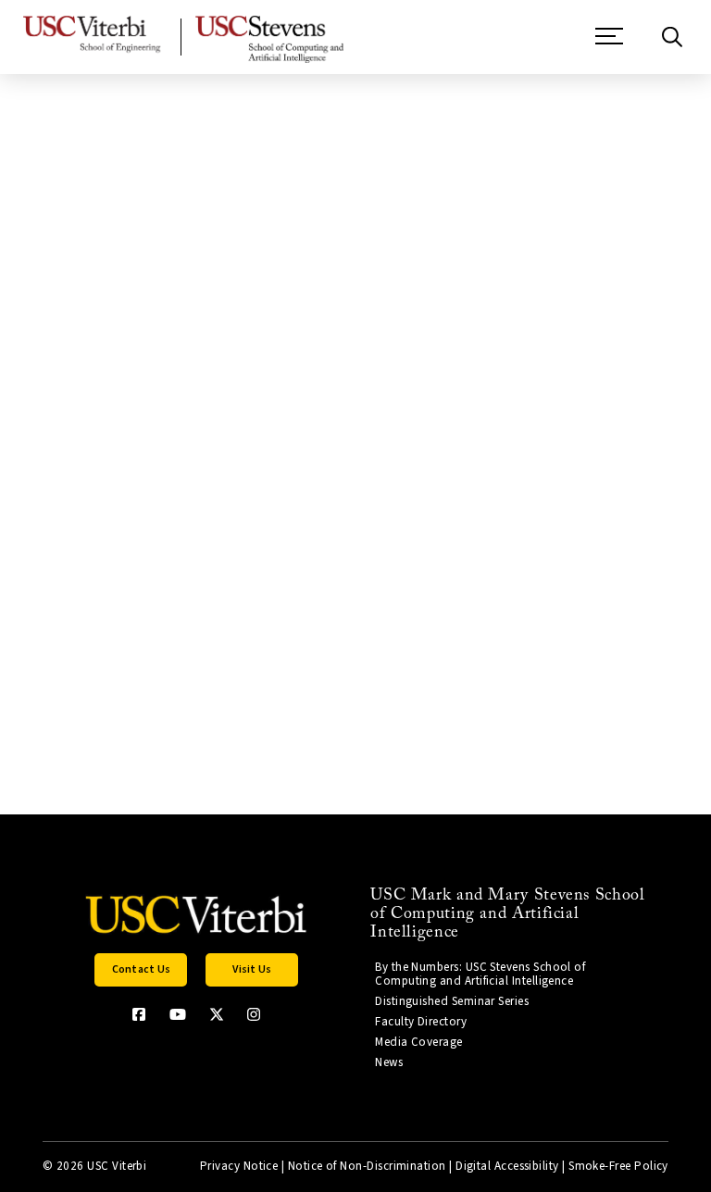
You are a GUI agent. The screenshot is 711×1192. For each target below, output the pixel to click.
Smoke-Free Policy (618, 1166)
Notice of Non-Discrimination (367, 1166)
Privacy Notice (239, 1166)
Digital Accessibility (507, 1166)
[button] (609, 45)
